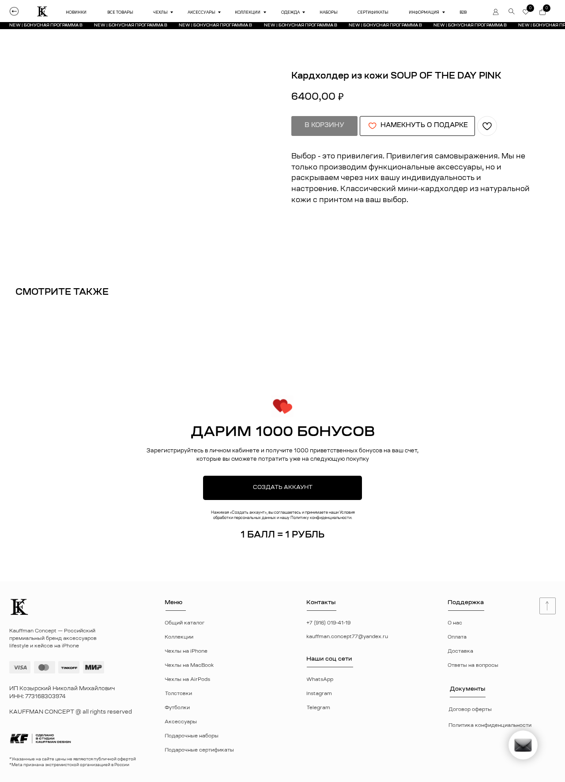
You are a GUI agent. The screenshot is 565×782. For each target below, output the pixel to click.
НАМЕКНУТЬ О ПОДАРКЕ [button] (424, 126)
